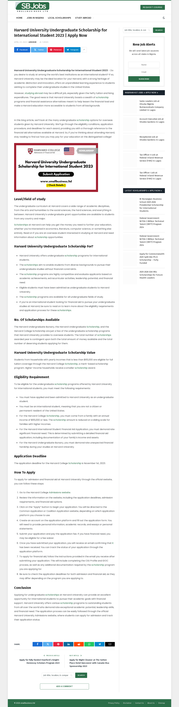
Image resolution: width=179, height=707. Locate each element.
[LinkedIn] (4, 79)
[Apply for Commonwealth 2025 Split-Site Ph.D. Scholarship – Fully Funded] (130, 259)
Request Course (152, 7)
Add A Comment (64, 686)
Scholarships (21, 224)
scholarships (31, 264)
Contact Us (139, 703)
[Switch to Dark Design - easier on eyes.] (163, 18)
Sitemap (161, 703)
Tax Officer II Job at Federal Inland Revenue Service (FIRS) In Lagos (151, 158)
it (113, 543)
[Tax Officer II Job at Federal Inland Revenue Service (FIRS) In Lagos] (130, 160)
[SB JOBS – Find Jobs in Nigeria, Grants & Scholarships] (32, 7)
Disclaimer (127, 703)
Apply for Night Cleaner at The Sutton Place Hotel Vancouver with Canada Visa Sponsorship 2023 (89, 663)
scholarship (102, 97)
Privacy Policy (113, 703)
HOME (19, 17)
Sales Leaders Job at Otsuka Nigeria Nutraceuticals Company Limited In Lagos (152, 105)
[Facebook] (4, 65)
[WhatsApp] (4, 93)
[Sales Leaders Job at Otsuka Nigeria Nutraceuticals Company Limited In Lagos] (130, 106)
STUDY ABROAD (83, 17)
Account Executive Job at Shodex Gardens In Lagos (152, 120)
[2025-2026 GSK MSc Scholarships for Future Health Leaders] (130, 277)
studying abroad (34, 93)
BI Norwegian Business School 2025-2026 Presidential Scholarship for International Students (151, 205)
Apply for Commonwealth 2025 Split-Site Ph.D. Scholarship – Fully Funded (152, 258)
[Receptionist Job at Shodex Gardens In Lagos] (130, 142)
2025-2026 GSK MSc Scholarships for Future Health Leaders (151, 275)
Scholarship (93, 326)
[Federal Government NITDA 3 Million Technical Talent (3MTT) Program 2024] (130, 224)
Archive (32, 42)
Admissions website (59, 492)
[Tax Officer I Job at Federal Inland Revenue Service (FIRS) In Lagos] (130, 178)
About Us (151, 703)
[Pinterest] (4, 86)
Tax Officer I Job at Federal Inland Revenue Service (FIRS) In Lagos (151, 175)
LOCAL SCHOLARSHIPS (59, 17)
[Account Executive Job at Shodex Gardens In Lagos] (130, 124)
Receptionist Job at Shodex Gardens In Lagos (152, 138)
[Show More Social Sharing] (84, 49)
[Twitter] (4, 72)
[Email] (4, 101)
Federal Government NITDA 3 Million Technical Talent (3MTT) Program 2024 (152, 222)
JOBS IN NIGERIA (35, 17)
